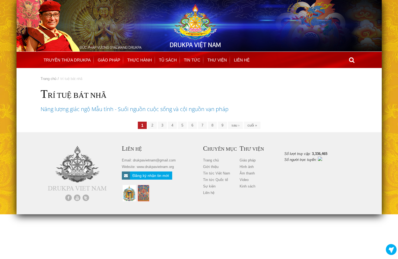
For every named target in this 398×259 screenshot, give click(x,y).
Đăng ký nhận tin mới (150, 175)
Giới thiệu (210, 167)
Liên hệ (242, 60)
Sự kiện (209, 186)
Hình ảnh (247, 167)
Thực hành (139, 60)
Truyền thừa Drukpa (67, 60)
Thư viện (217, 60)
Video (244, 180)
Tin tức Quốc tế (215, 180)
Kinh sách (247, 186)
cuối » (252, 125)
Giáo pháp (109, 60)
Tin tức (192, 60)
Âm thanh (247, 173)
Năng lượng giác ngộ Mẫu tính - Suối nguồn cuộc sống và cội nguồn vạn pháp (135, 109)
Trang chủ (48, 79)
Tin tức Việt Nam (216, 173)
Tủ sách (168, 60)
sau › (235, 125)
